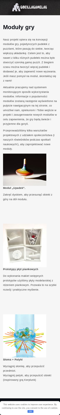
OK (30, 411)
